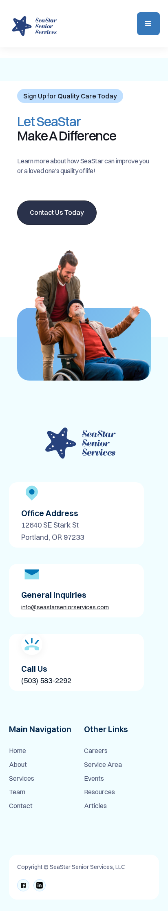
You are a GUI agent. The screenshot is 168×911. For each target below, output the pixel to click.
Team (17, 792)
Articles (95, 806)
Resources (99, 792)
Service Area (103, 764)
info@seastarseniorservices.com (65, 607)
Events (94, 778)
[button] (148, 23)
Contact (21, 806)
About (18, 764)
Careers (96, 751)
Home (17, 751)
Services (21, 778)
